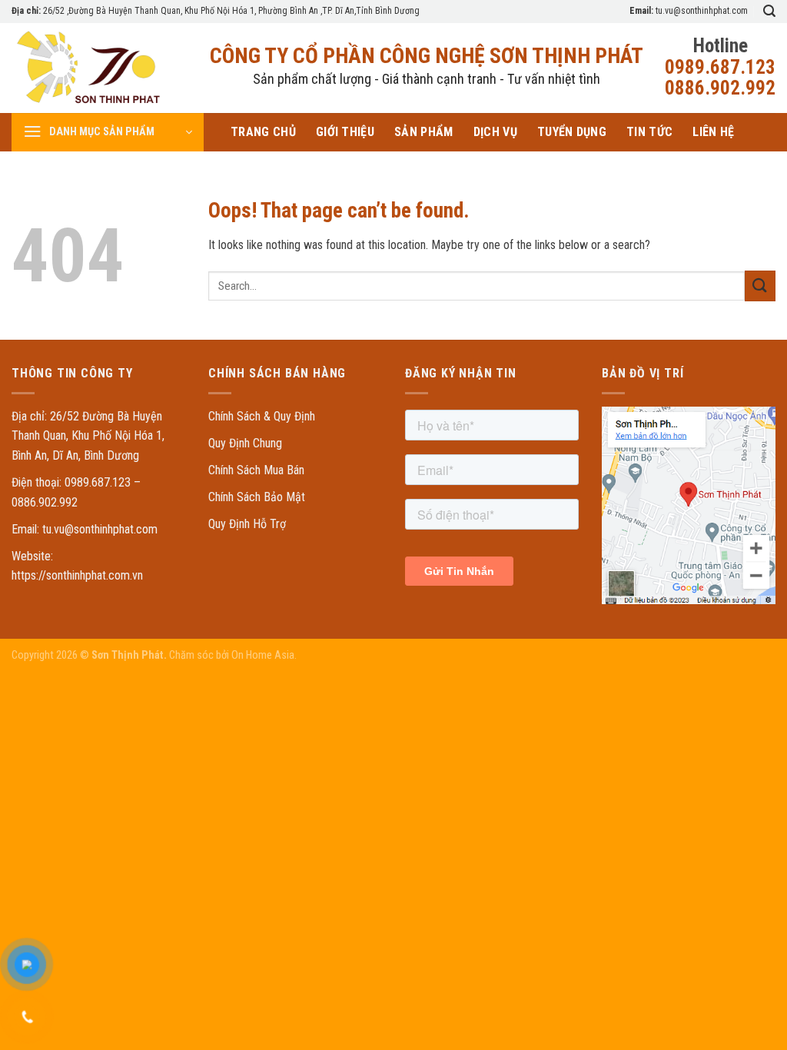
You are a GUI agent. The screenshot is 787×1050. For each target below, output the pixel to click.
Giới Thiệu (345, 132)
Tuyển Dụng (571, 132)
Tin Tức (649, 132)
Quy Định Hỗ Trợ (247, 524)
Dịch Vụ (495, 132)
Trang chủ (263, 132)
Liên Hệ (713, 132)
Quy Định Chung (245, 443)
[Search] (769, 11)
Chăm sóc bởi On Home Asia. (232, 655)
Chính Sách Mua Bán (256, 470)
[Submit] (760, 286)
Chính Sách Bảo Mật (256, 497)
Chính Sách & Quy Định (261, 416)
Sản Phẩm (423, 132)
